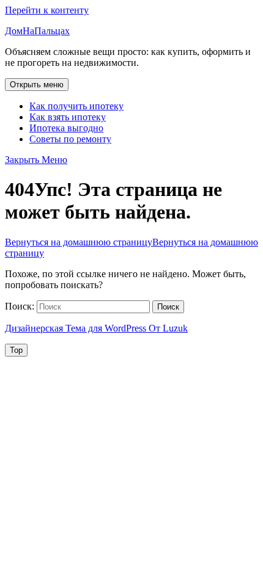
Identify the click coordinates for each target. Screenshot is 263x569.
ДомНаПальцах (37, 31)
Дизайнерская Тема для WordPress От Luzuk (96, 328)
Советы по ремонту (70, 139)
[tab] (37, 84)
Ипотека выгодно (66, 128)
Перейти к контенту (47, 10)
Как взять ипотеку (67, 117)
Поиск (168, 306)
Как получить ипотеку (76, 106)
